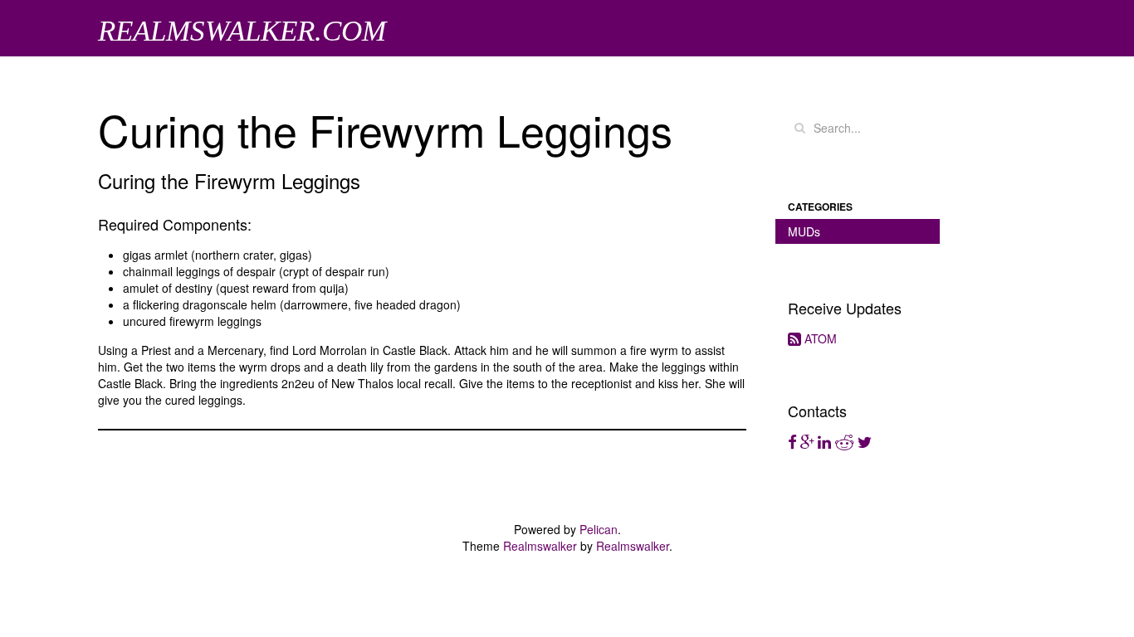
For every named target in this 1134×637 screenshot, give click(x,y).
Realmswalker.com (242, 30)
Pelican (598, 529)
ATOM (819, 338)
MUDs (804, 231)
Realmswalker (540, 545)
